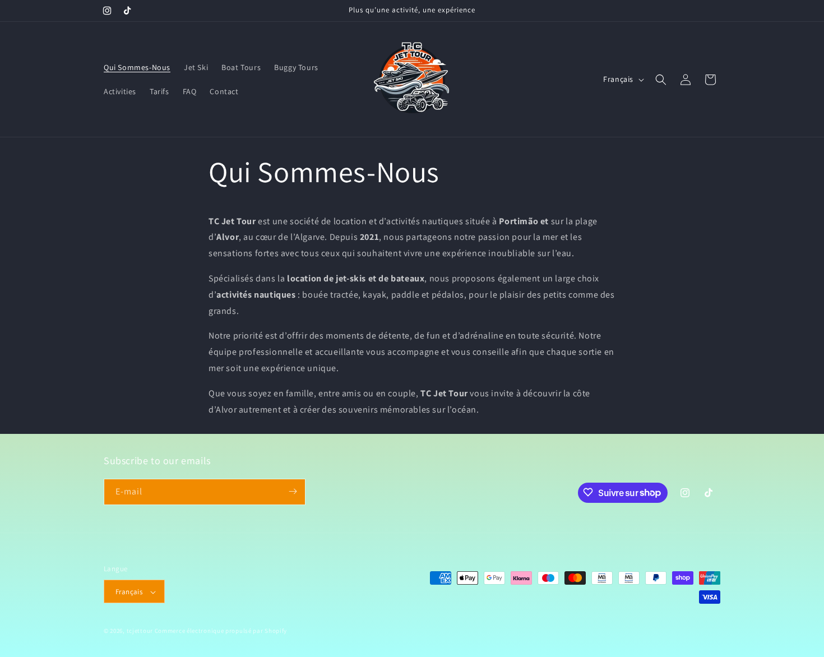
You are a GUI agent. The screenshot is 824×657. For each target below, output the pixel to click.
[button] (661, 79)
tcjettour (140, 631)
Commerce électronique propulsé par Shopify (221, 631)
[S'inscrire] (292, 491)
